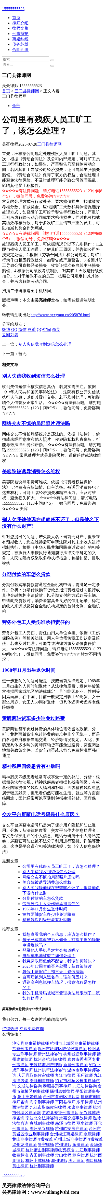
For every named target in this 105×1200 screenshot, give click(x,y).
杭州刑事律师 (42, 1166)
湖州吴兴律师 (42, 1128)
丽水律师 (84, 1123)
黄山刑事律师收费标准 (32, 1139)
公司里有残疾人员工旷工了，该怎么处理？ (61, 866)
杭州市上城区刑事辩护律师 (74, 1043)
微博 (6, 329)
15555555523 (13, 9)
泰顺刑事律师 (42, 1081)
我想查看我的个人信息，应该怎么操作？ (59, 934)
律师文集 (20, 28)
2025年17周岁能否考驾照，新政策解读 (57, 966)
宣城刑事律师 (42, 1123)
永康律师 (92, 1134)
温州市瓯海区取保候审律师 (62, 1049)
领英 (56, 329)
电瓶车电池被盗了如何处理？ (48, 956)
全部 (16, 105)
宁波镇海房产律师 (46, 1065)
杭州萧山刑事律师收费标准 (49, 1150)
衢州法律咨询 (50, 1054)
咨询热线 (10, 1029)
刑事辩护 (20, 33)
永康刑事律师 (79, 1107)
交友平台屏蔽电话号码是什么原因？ (41, 814)
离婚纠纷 (20, 39)
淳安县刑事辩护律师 (30, 1043)
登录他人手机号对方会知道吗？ (51, 950)
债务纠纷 (20, 44)
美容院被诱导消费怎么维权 (31, 471)
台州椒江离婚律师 (66, 1134)
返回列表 (10, 335)
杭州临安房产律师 (71, 1128)
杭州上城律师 (37, 1160)
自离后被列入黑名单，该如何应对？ (55, 977)
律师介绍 (20, 23)
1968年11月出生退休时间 (29, 670)
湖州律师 (59, 1160)
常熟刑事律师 (24, 1049)
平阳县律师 (65, 1102)
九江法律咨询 (84, 1086)
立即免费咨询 (31, 1029)
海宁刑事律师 (42, 1102)
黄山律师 (20, 1166)
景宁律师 (46, 1144)
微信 (22, 329)
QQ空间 (44, 329)
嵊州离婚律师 (62, 1091)
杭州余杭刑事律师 (50, 1059)
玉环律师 (84, 1075)
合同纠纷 (20, 49)
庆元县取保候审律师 (35, 1075)
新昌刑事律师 (75, 1065)
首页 (16, 17)
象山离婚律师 (29, 1097)
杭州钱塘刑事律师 (79, 1054)
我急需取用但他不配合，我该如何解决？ (59, 961)
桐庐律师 (80, 1155)
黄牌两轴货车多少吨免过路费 (33, 718)
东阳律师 (84, 1102)
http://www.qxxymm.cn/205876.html (60, 315)
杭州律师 (63, 1144)
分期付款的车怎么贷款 (26, 574)
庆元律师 (76, 1160)
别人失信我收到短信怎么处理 (44, 344)
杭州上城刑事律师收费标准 (78, 1139)
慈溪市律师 (65, 1123)
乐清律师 (80, 1144)
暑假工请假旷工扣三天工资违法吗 (53, 971)
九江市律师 (65, 1075)
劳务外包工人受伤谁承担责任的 (36, 622)
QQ (14, 329)
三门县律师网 (27, 91)
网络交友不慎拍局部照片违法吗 (36, 423)
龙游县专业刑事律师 (60, 1112)
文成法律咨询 (29, 1086)
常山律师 (63, 1155)
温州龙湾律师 (24, 1144)
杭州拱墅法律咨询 (50, 1070)
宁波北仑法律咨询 (41, 1118)
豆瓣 (32, 329)
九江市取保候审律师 (48, 1107)
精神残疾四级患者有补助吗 (31, 766)
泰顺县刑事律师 (57, 1086)
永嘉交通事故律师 (75, 1118)
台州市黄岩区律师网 (61, 1097)
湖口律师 (94, 1160)
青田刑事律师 (42, 1155)
